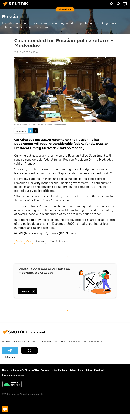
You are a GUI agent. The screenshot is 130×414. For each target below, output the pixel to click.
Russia (19, 241)
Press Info (18, 370)
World (28, 241)
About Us (7, 370)
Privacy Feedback (95, 370)
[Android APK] (12, 384)
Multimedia (96, 341)
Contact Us (47, 370)
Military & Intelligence (58, 241)
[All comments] (5, 409)
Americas (19, 341)
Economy (45, 341)
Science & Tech (77, 341)
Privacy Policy (77, 370)
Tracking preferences (13, 374)
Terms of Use (32, 370)
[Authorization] (111, 3)
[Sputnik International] (16, 6)
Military (60, 341)
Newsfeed (39, 241)
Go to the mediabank (56, 124)
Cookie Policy (61, 370)
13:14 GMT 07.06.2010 (26, 52)
